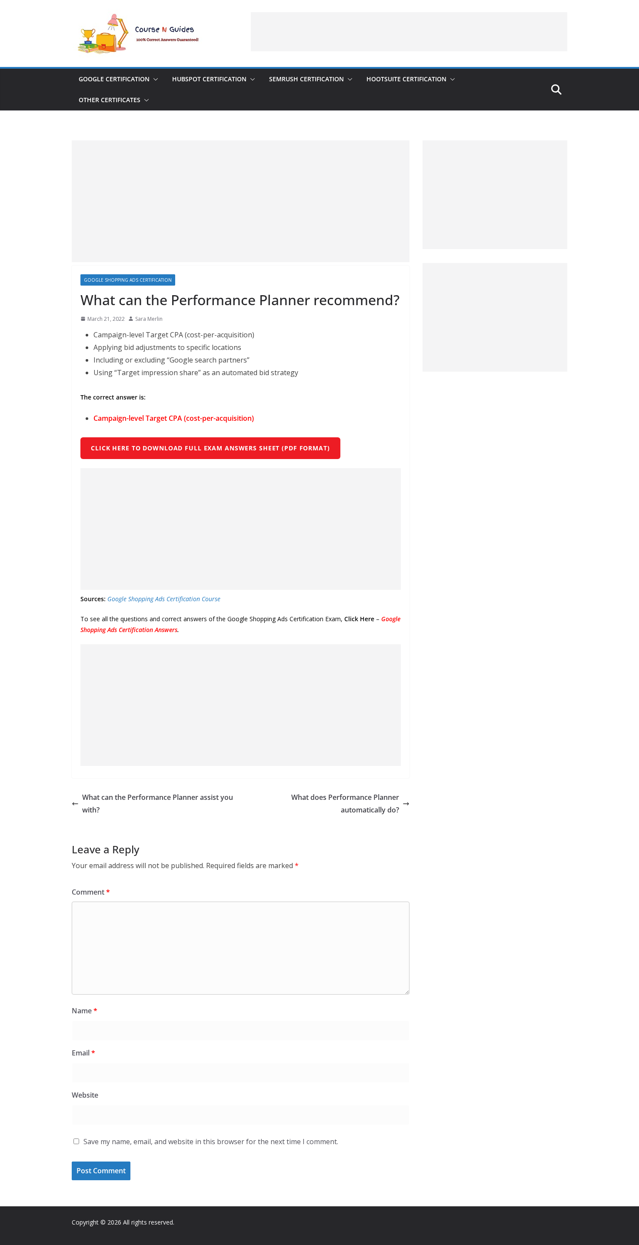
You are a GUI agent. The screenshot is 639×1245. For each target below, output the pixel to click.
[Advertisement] (409, 31)
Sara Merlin (149, 319)
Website (85, 1095)
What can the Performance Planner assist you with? (157, 803)
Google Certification (114, 79)
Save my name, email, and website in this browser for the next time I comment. (210, 1141)
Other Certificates (109, 100)
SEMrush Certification (306, 79)
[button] (154, 79)
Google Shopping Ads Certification (128, 280)
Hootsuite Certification (406, 79)
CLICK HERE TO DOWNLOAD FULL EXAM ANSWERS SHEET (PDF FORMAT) (210, 448)
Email (83, 1053)
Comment (91, 892)
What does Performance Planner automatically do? (345, 803)
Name (84, 1010)
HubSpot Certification (209, 79)
